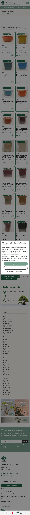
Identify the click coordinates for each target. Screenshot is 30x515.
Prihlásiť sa (7, 512)
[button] (15, 272)
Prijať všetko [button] (16, 263)
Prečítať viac (12, 260)
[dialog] (15, 257)
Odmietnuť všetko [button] (15, 268)
